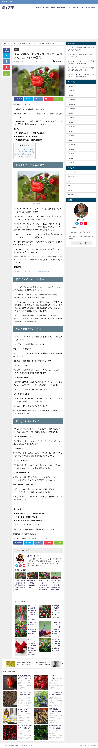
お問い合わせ (15, 745)
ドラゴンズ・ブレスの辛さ (24, 152)
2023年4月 (71, 122)
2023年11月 (71, 104)
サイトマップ (6, 745)
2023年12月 (71, 99)
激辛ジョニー (59, 61)
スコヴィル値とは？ (73, 7)
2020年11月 (71, 144)
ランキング (71, 176)
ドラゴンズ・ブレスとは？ (24, 149)
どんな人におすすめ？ (22, 156)
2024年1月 (71, 95)
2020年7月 (71, 158)
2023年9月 (71, 113)
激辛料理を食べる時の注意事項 (45, 7)
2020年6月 (71, 162)
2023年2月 (71, 131)
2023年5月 (71, 117)
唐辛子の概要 (61, 7)
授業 (69, 185)
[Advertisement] (49, 25)
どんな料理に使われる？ (23, 154)
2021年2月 (71, 140)
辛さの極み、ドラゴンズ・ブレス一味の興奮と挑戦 (32, 271)
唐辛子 (16, 49)
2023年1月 (71, 135)
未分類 (70, 190)
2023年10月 (71, 108)
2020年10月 (71, 149)
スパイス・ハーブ (73, 172)
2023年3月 (71, 126)
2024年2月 (71, 90)
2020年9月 (71, 153)
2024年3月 (71, 86)
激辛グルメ (71, 194)
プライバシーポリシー (26, 745)
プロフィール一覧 (81, 243)
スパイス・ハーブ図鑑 (88, 7)
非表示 (26, 145)
